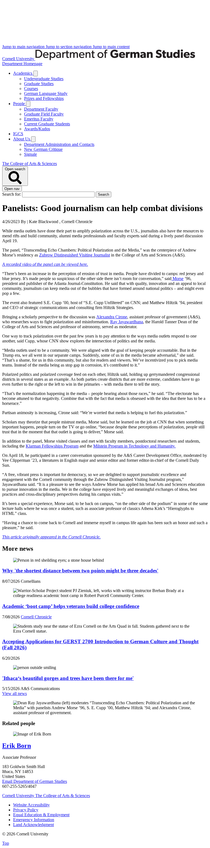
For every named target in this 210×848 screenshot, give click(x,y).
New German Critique (43, 149)
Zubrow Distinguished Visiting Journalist (74, 255)
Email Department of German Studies (34, 781)
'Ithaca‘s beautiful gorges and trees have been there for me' (68, 678)
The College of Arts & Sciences (29, 163)
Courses (31, 88)
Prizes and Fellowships (44, 98)
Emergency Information (33, 819)
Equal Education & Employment (41, 814)
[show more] (35, 73)
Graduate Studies (39, 83)
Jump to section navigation (69, 46)
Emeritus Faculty (38, 119)
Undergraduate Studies (43, 78)
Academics (23, 73)
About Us (22, 139)
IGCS (18, 133)
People (19, 103)
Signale (30, 154)
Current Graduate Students (47, 124)
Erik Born (16, 745)
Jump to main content (111, 46)
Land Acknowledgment (33, 824)
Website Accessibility (31, 805)
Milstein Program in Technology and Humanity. (134, 446)
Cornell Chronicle (36, 617)
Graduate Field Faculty (44, 114)
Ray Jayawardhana (126, 321)
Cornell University (18, 58)
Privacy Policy (25, 809)
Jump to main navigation (24, 46)
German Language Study (46, 93)
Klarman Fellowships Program (52, 446)
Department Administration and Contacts (59, 144)
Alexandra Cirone (111, 317)
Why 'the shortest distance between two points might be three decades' (80, 570)
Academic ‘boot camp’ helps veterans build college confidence (70, 606)
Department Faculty (41, 109)
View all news (14, 693)
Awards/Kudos (37, 128)
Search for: (12, 194)
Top (5, 843)
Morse (177, 278)
